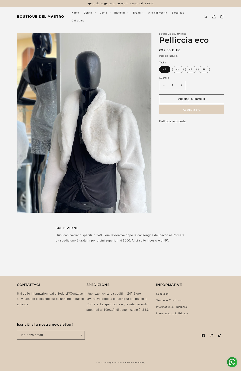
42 (164, 69)
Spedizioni (162, 293)
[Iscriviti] (80, 335)
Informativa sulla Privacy (172, 313)
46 (191, 69)
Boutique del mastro (114, 362)
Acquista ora (192, 109)
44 (178, 69)
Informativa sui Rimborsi (172, 306)
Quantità (164, 77)
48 (204, 69)
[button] (89, 13)
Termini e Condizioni (169, 300)
